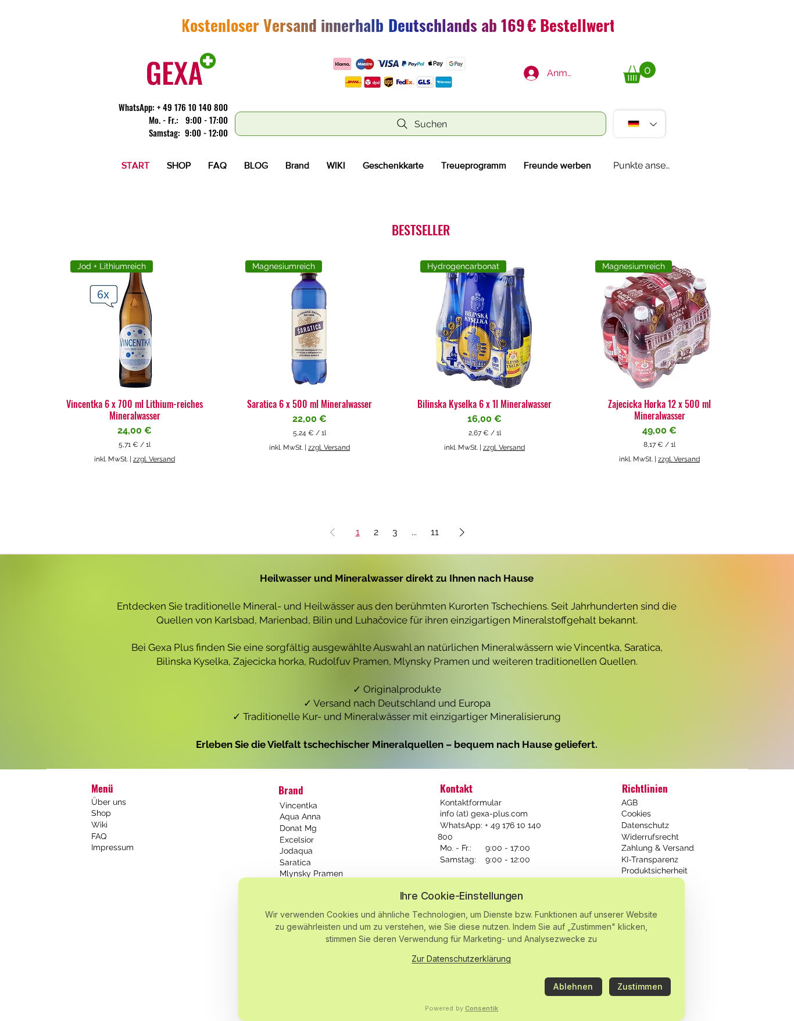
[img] (181, 85)
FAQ (98, 836)
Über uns (108, 802)
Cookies (636, 813)
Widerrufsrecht (650, 836)
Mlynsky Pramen (311, 873)
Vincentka (298, 805)
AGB (629, 802)
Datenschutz (645, 825)
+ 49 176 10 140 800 (192, 107)
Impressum (112, 847)
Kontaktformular (470, 802)
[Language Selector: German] (639, 123)
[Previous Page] (332, 532)
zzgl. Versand (154, 459)
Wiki (99, 824)
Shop (101, 813)
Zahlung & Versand (657, 847)
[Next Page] (462, 532)
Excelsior (297, 839)
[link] (639, 72)
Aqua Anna (300, 816)
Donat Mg (298, 828)
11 (435, 532)
